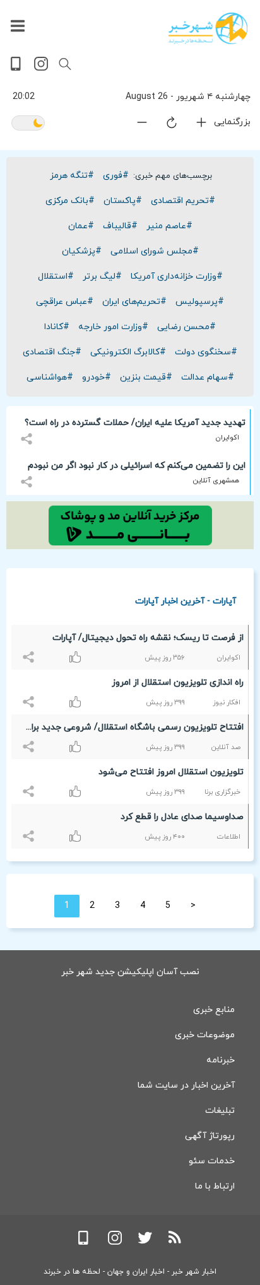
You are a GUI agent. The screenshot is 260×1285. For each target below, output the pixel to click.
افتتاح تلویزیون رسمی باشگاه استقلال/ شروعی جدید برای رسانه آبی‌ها (134, 729)
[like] (30, 649)
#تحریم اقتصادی (183, 201)
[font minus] (134, 125)
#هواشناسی (50, 377)
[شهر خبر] (207, 28)
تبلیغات (220, 1111)
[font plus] (194, 125)
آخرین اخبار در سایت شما (186, 1085)
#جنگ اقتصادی (52, 352)
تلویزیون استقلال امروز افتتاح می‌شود (171, 772)
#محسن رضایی (186, 327)
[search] (65, 64)
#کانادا (56, 327)
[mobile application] (17, 68)
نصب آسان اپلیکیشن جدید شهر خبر (130, 972)
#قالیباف (120, 226)
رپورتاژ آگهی (210, 1136)
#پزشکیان (82, 251)
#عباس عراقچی (64, 302)
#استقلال (56, 276)
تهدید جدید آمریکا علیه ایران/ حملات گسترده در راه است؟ (135, 423)
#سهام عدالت (207, 377)
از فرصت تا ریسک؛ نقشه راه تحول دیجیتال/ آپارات (148, 638)
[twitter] (145, 1242)
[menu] (18, 26)
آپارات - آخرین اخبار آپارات (185, 600)
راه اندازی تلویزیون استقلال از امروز (178, 683)
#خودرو (96, 377)
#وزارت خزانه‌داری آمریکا (177, 276)
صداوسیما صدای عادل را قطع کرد (182, 817)
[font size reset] (164, 125)
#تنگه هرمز (72, 176)
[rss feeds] (175, 1242)
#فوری (116, 176)
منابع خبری (214, 1010)
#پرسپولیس (199, 302)
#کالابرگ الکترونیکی (128, 352)
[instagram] (41, 68)
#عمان (81, 226)
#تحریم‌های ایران (134, 302)
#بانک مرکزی (70, 201)
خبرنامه (220, 1060)
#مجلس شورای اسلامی (154, 251)
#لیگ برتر (102, 276)
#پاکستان (122, 201)
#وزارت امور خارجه (113, 327)
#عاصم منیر (169, 226)
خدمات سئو (212, 1161)
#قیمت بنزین (146, 377)
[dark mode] (28, 124)
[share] (28, 431)
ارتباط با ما (215, 1186)
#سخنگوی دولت (206, 352)
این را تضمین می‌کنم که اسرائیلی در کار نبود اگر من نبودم (136, 466)
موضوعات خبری (205, 1035)
